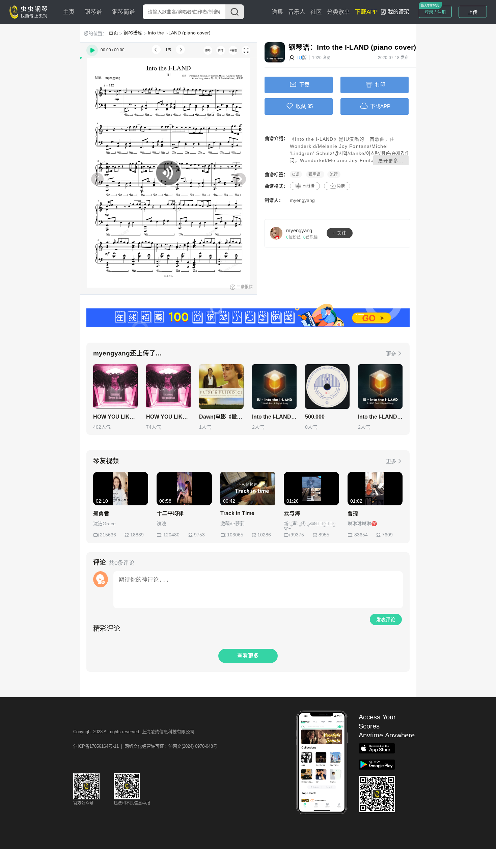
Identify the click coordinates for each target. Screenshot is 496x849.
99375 (297, 534)
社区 (316, 12)
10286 (264, 534)
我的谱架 (398, 12)
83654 (361, 534)
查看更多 (248, 656)
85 (310, 106)
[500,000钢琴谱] (327, 386)
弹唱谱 (315, 174)
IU (299, 57)
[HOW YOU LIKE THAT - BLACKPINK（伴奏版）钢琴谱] (168, 386)
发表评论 (385, 619)
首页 (113, 32)
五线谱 (308, 186)
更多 (391, 353)
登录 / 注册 (435, 12)
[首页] (30, 11)
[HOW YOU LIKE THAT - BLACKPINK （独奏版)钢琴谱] (115, 386)
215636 (108, 534)
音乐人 (296, 12)
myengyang (302, 200)
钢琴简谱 (123, 12)
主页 (69, 12)
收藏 (301, 106)
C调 (295, 174)
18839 (137, 534)
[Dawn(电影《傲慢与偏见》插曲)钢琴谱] (221, 386)
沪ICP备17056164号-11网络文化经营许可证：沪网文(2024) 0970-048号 (145, 746)
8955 (324, 534)
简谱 (341, 186)
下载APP (366, 12)
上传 (472, 12)
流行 (334, 174)
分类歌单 (338, 12)
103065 (235, 534)
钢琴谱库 (132, 32)
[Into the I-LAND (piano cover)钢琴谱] (274, 386)
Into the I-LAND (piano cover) (179, 32)
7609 (387, 534)
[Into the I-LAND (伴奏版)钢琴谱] (380, 386)
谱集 (277, 12)
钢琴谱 (93, 12)
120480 (171, 534)
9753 (199, 534)
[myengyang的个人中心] (276, 233)
